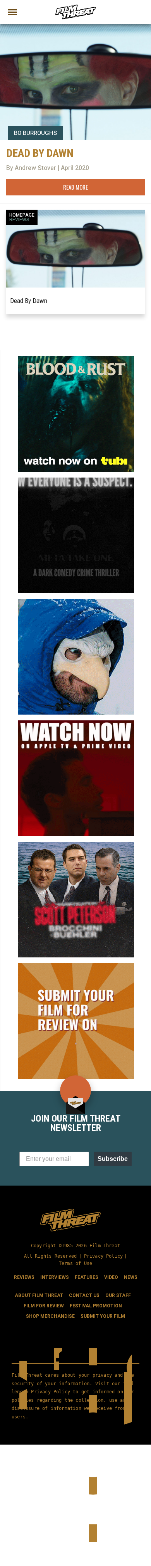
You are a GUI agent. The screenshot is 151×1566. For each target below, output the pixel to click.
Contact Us (84, 1295)
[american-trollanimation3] (76, 602)
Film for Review (44, 1305)
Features (86, 1277)
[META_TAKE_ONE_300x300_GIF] (76, 480)
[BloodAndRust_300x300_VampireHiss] (76, 359)
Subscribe (113, 1159)
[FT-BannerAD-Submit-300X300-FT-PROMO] (76, 966)
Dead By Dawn (28, 300)
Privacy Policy (103, 1256)
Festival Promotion (96, 1305)
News (130, 1277)
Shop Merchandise (50, 1316)
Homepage (21, 215)
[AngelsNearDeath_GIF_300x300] (76, 723)
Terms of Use (75, 1263)
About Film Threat (39, 1295)
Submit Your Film (103, 1316)
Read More (75, 187)
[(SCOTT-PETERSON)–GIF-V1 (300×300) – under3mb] (76, 844)
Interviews (54, 1277)
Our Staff (118, 1295)
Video (111, 1277)
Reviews (19, 219)
